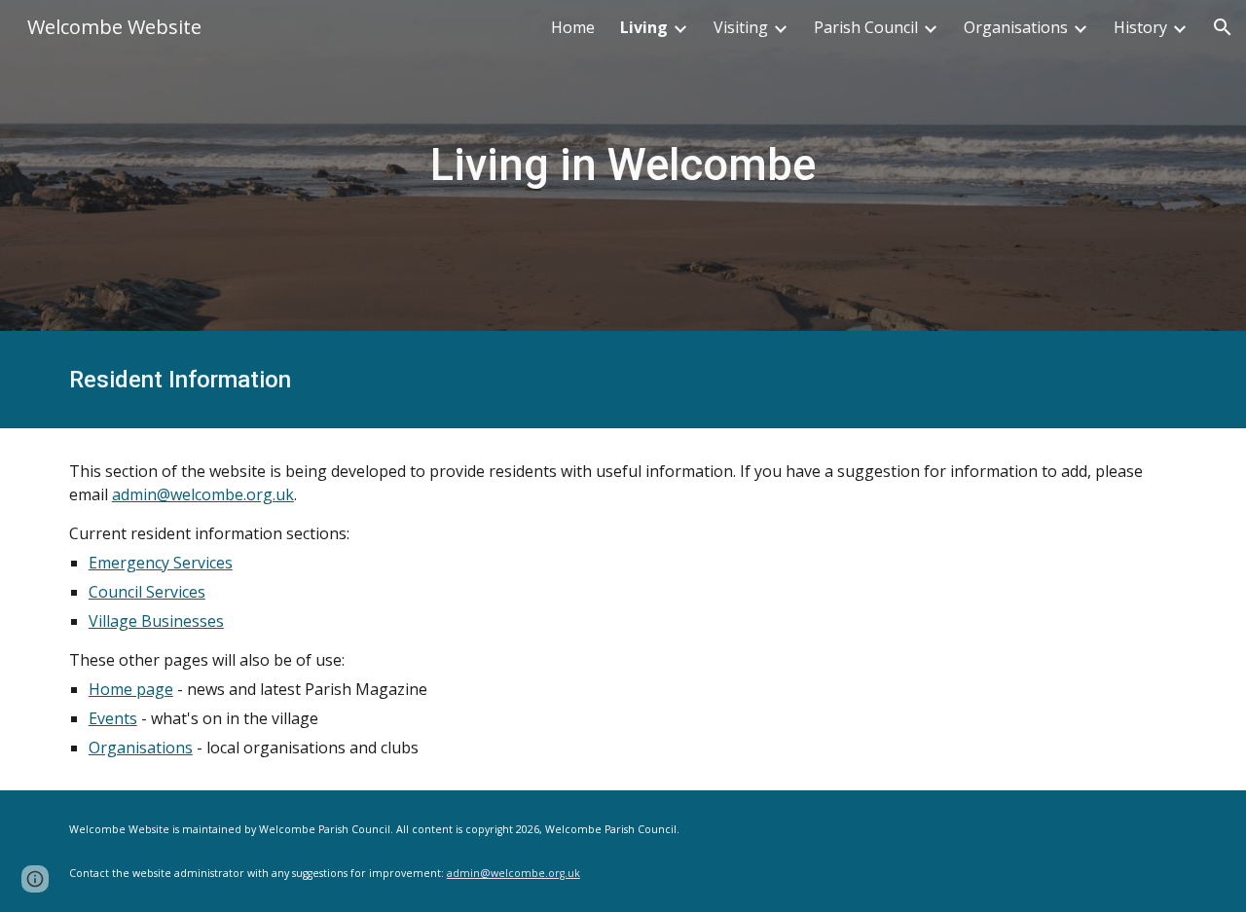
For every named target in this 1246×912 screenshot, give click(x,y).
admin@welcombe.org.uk (203, 494)
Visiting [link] (741, 27)
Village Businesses (156, 621)
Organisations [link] (1016, 27)
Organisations (141, 747)
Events (113, 718)
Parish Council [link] (866, 27)
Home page (131, 689)
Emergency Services (161, 562)
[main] (623, 166)
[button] (1222, 27)
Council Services (147, 591)
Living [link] (644, 27)
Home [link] (573, 27)
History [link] (1140, 27)
